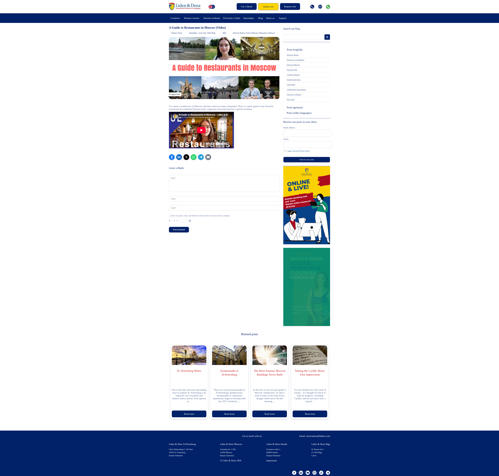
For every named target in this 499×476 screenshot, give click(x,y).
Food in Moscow (252, 33)
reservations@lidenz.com (318, 436)
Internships (248, 18)
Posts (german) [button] (295, 107)
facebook (294, 473)
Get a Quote (246, 6)
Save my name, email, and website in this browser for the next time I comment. (201, 216)
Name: (286, 139)
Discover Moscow (293, 65)
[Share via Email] (208, 157)
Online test (268, 6)
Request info (290, 6)
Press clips (290, 99)
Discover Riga (292, 70)
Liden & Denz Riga (320, 444)
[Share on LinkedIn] (179, 157)
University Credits (231, 18)
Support (282, 18)
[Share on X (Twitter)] (186, 157)
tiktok (321, 473)
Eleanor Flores (176, 33)
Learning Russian (293, 75)
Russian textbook (212, 18)
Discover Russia (239, 33)
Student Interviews (294, 80)
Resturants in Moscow (267, 33)
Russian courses (191, 18)
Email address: (289, 128)
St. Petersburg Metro (189, 370)
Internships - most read (197, 33)
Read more (189, 414)
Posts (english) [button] (295, 49)
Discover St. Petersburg (295, 60)
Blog (260, 18)
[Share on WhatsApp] (193, 157)
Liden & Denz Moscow (231, 444)
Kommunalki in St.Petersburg (229, 372)
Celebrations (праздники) (296, 90)
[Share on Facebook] (172, 157)
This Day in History (294, 95)
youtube (308, 473)
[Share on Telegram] (201, 157)
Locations (175, 18)
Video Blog (211, 33)
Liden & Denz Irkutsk (276, 444)
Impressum (271, 460)
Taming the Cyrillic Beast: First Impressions (310, 372)
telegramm (328, 473)
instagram (314, 473)
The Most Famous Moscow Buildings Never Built (270, 372)
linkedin (301, 473)
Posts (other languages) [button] (299, 112)
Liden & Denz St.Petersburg (182, 444)
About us (270, 18)
